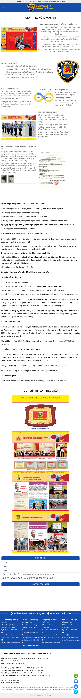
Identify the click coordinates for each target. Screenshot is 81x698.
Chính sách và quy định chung (10, 687)
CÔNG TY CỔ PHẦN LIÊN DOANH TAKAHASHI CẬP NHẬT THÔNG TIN (27, 574)
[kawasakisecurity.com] (40, 7)
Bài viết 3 (4, 563)
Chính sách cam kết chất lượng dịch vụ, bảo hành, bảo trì (58, 687)
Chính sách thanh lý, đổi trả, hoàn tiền (13, 689)
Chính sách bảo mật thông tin (30, 687)
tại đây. (63, 381)
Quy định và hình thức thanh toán (65, 689)
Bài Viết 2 (4, 567)
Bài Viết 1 (4, 570)
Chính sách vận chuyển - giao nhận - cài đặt (40, 689)
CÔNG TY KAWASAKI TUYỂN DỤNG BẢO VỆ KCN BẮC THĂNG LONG (27, 578)
